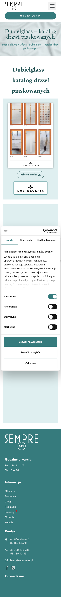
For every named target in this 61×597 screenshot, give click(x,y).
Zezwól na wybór (30, 352)
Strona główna (9, 44)
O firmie (9, 517)
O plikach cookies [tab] (47, 240)
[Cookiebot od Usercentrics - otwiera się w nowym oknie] (43, 231)
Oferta (23, 44)
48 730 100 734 (19, 550)
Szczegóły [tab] (26, 240)
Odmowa (30, 363)
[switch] (52, 306)
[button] (52, 6)
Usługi (8, 501)
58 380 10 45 (18, 553)
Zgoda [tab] (9, 240)
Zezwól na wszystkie (30, 341)
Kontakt (9, 522)
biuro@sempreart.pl (21, 560)
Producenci (11, 496)
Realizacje (10, 507)
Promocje (10, 512)
